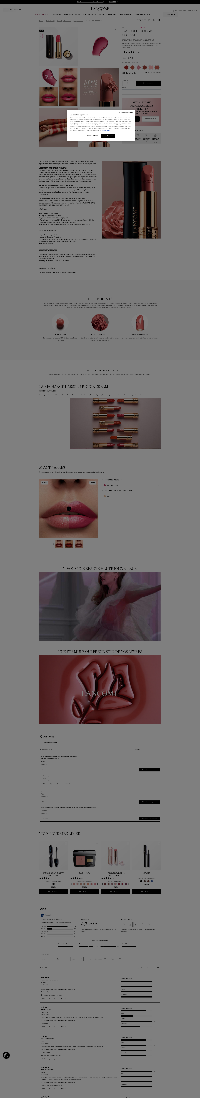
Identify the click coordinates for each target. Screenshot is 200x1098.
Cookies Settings (92, 135)
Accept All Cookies (108, 135)
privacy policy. (106, 130)
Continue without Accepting (126, 112)
